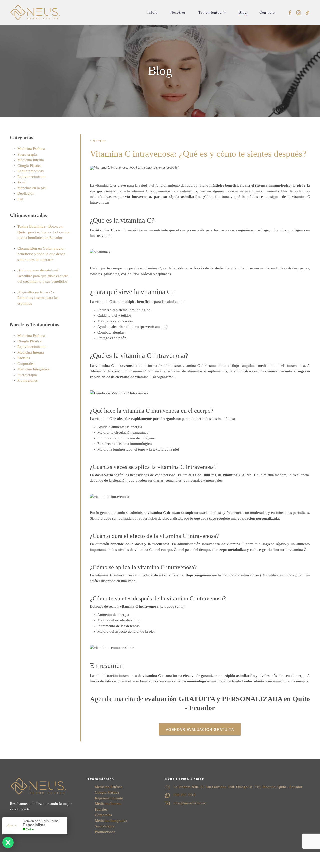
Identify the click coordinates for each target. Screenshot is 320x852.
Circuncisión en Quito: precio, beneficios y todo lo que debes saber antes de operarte (41, 254)
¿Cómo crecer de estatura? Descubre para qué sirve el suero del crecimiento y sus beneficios (43, 275)
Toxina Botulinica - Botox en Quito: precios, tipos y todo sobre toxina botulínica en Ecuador (44, 232)
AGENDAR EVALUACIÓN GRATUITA (200, 729)
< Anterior (98, 141)
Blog (243, 12)
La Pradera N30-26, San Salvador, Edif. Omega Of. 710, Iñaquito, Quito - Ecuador (238, 787)
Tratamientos (210, 12)
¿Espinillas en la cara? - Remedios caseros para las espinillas (38, 297)
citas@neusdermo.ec (190, 803)
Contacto (267, 12)
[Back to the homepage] (35, 12)
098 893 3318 (185, 795)
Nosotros (178, 12)
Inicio (153, 12)
